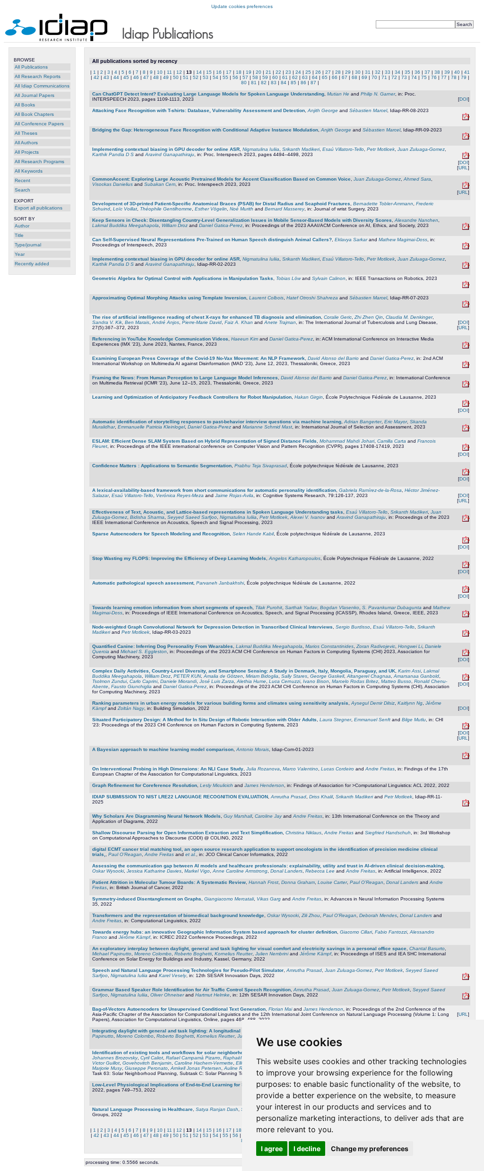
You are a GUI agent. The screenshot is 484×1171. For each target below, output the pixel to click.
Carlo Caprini (143, 681)
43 (106, 77)
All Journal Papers (34, 95)
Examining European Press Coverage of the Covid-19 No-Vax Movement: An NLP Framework (198, 358)
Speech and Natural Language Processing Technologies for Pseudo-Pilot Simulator (188, 970)
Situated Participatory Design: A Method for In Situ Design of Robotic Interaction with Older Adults (204, 719)
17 (229, 72)
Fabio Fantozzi (391, 932)
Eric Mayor (395, 421)
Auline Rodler (238, 1068)
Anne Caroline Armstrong (240, 871)
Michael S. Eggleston (144, 651)
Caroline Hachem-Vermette (203, 1063)
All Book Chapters (34, 114)
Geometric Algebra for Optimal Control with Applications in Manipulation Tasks (182, 278)
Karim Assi (409, 670)
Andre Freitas (380, 768)
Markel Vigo (197, 871)
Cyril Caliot (151, 1057)
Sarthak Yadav (301, 607)
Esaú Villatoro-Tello (343, 149)
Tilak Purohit (268, 607)
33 (387, 72)
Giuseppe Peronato (146, 1068)
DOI (463, 99)
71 (384, 77)
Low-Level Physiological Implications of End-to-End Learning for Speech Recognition (190, 1084)
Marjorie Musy (107, 1068)
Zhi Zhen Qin (368, 317)
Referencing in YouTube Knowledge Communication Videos (160, 338)
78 (454, 77)
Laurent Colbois (266, 297)
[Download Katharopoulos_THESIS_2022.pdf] (465, 566)
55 (225, 77)
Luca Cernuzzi (284, 681)
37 (427, 72)
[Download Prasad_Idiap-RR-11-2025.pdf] (465, 804)
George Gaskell (327, 676)
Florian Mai (280, 1009)
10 (160, 72)
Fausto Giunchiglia (131, 686)
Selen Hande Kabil (253, 533)
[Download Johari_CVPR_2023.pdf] (465, 449)
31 (368, 72)
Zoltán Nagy (131, 708)
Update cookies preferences (242, 6)
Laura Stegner (335, 719)
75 (424, 77)
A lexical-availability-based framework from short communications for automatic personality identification (214, 490)
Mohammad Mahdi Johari (347, 441)
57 (245, 77)
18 (239, 72)
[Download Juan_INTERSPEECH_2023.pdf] (465, 187)
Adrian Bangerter (362, 421)
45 (126, 77)
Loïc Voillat (125, 208)
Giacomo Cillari (356, 932)
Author (22, 225)
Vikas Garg (269, 898)
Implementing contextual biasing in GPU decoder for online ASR (166, 149)
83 (274, 82)
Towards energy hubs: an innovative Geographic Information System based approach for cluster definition (214, 932)
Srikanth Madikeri (301, 149)
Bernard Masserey (284, 208)
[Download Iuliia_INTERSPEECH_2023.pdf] (465, 157)
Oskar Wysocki (108, 871)
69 (364, 77)
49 (166, 77)
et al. (190, 854)
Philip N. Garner (378, 93)
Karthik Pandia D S (113, 154)
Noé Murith (241, 208)
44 (116, 77)
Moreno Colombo (153, 953)
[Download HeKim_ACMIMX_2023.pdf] (465, 347)
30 (358, 72)
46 (136, 77)
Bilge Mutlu (414, 719)
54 (215, 77)
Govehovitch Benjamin (147, 1063)
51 (186, 77)
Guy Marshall (238, 816)
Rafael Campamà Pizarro (193, 1057)
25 (308, 72)
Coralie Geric (338, 317)
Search (22, 189)
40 (457, 72)
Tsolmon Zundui (109, 681)
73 (404, 77)
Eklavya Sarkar (351, 239)
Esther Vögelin (211, 208)
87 (313, 82)
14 (199, 72)
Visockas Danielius (112, 184)
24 (298, 72)
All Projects (27, 152)
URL (463, 167)
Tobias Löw (288, 278)
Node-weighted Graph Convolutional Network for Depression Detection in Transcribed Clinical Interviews (212, 626)
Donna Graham (298, 882)
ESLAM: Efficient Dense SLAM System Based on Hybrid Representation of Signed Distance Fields (204, 441)
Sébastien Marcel (368, 110)
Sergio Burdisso (353, 626)
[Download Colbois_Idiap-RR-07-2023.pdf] (465, 305)
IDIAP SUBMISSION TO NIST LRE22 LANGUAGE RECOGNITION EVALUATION (180, 796)
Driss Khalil (321, 796)
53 (205, 77)
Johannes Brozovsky (115, 1057)
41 (467, 72)
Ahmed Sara (417, 179)
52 (196, 77)
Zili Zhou (311, 915)
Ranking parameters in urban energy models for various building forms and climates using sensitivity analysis (220, 703)
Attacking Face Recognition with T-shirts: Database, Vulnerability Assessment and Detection (198, 110)
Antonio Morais (252, 749)
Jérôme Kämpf (134, 937)
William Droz (175, 225)
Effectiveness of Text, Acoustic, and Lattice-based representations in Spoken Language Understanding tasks (217, 512)
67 (344, 77)
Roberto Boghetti (193, 953)
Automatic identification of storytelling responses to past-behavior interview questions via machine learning (216, 421)
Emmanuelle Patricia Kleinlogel (151, 426)
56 (235, 77)
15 (209, 72)
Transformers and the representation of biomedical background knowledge (178, 915)
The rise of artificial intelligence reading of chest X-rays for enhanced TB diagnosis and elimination (206, 317)
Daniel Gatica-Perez (220, 225)
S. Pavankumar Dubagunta (392, 607)
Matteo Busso (396, 681)
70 (374, 77)
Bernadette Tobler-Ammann (383, 203)
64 (315, 77)
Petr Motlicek (381, 149)
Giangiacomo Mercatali (229, 898)
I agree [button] (272, 1149)
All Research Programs (39, 161)
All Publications (31, 67)
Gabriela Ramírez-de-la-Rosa (370, 490)
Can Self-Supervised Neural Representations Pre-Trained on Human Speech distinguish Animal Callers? (212, 239)
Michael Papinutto (111, 953)
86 (303, 82)
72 (394, 77)
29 (348, 72)
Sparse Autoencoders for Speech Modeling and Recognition (161, 533)
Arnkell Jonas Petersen (196, 1068)
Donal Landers (286, 871)
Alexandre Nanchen (416, 220)
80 (244, 82)
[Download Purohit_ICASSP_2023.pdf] (465, 615)
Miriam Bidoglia (262, 676)
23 (288, 72)
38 (437, 72)
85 (293, 82)
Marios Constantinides (329, 646)
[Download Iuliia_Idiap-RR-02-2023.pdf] (465, 267)
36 (417, 72)
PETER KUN (187, 676)
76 (434, 77)
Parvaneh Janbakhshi (220, 583)
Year (20, 254)
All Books (25, 104)
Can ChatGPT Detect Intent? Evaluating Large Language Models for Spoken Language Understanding (208, 93)
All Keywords (29, 171)
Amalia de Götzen (223, 676)
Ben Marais (137, 322)
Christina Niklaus (303, 832)
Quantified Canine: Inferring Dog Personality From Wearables (162, 646)
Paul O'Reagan (125, 854)
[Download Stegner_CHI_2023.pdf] (465, 727)
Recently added (32, 263)
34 (397, 72)
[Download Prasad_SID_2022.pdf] (465, 997)
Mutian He (338, 93)
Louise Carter (332, 882)
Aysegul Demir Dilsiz (373, 703)
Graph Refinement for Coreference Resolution (144, 785)
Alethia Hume (251, 681)
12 (179, 72)
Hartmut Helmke (212, 994)
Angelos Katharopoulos (294, 558)
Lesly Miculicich (216, 785)
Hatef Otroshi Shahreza (312, 297)
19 (248, 72)
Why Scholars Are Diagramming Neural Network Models (156, 816)
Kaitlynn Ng (410, 703)
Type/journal (28, 244)
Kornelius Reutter (233, 953)
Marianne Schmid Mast (267, 426)
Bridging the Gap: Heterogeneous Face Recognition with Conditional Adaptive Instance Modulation (205, 129)
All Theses (26, 133)
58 (255, 77)
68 (354, 77)
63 (305, 77)
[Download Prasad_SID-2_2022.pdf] (465, 978)
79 (464, 77)
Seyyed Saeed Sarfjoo (192, 517)
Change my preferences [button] (369, 1149)
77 (444, 77)
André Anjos (165, 322)
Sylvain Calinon (329, 278)
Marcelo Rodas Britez (355, 681)
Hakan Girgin (308, 397)
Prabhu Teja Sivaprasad (260, 465)
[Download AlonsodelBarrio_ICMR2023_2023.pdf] (465, 385)
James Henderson (264, 785)
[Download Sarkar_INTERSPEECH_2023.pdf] (465, 247)
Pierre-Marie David (202, 322)
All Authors (26, 142)
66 (334, 77)
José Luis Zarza (216, 681)
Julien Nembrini (271, 953)
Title (19, 235)
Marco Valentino (300, 768)
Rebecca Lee (320, 871)
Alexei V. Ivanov (307, 517)
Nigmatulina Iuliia (260, 149)
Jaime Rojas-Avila (234, 495)
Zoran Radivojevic (375, 646)
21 (268, 72)
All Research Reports (37, 76)
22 (278, 72)
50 (176, 77)
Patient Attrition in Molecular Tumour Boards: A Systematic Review (169, 882)
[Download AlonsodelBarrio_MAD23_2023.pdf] (465, 366)
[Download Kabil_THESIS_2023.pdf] (465, 541)
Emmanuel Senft (372, 719)
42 (96, 77)
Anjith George (323, 110)
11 (169, 72)
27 (328, 72)
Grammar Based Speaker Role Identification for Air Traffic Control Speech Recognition (191, 989)
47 (146, 77)
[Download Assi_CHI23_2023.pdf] (465, 679)
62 (295, 77)
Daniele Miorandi (178, 681)
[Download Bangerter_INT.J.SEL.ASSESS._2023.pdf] (465, 429)
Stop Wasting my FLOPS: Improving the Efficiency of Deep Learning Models (179, 558)
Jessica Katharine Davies (154, 871)
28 (338, 72)
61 (285, 77)
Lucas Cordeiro (337, 768)
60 (275, 77)
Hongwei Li (410, 646)
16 (219, 72)
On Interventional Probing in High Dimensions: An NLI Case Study (167, 768)
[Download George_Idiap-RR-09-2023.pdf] (465, 137)
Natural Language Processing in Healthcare (142, 1109)
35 (407, 72)
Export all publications (38, 207)
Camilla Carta (391, 441)
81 (254, 82)
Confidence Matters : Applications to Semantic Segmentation (162, 465)
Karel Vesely (172, 975)
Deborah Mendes (378, 915)
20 (258, 72)
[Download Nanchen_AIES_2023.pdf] (465, 228)
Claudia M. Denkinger (409, 317)
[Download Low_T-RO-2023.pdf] (465, 286)
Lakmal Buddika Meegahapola (125, 225)
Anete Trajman (280, 322)
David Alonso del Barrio (333, 358)
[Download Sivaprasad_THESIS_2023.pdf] (465, 473)
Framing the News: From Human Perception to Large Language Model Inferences (185, 377)
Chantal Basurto (427, 948)
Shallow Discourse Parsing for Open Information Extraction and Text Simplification (187, 832)
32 (377, 72)
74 (414, 77)
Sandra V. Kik (107, 322)
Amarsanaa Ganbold (416, 676)
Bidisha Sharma (147, 517)
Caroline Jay (268, 816)
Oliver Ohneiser (167, 994)
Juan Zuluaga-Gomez (421, 149)
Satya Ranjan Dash (217, 1109)
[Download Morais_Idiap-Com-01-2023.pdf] (465, 757)
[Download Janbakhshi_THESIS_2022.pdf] (465, 591)
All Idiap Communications (42, 85)
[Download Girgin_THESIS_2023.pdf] (465, 405)
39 (447, 72)
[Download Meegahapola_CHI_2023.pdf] (465, 654)
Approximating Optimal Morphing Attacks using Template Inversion (169, 297)
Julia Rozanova (263, 768)
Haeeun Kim (244, 338)
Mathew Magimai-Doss (403, 239)
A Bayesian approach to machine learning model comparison (162, 749)
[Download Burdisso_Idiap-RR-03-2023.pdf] (465, 635)
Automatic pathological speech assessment (142, 583)
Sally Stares (294, 676)
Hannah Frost (263, 882)
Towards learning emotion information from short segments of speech (172, 607)
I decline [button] (307, 1149)
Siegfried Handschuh (388, 832)
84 (283, 82)
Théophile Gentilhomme (166, 208)
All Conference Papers (39, 123)
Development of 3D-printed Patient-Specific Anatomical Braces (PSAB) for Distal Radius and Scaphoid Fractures (221, 203)
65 (325, 77)
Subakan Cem (159, 184)
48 (156, 77)
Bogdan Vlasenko (339, 607)
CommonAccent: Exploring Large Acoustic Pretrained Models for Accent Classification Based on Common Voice (221, 179)
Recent (22, 180)
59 (265, 77)
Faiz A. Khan (239, 322)
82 (264, 82)
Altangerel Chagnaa (369, 676)
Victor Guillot (106, 1063)
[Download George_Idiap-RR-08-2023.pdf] (465, 118)
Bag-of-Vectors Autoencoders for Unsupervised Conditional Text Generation (179, 1009)
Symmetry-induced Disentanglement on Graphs (146, 898)
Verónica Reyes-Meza (180, 495)
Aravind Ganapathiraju (169, 154)
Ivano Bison (316, 681)
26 (318, 72)
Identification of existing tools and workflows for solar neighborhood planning (181, 1052)
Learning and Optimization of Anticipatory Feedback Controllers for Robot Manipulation (192, 397)
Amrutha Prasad (288, 796)
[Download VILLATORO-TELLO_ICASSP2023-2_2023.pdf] (465, 520)
